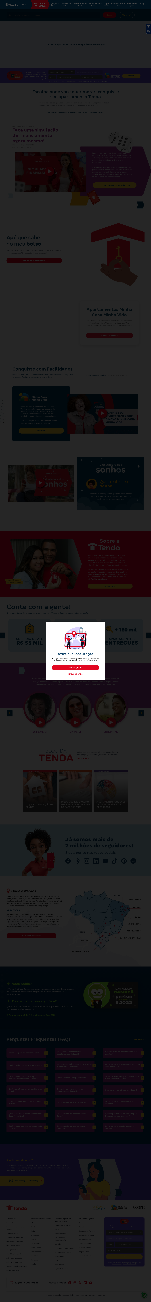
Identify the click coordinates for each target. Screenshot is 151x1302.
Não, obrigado (75, 674)
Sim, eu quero (75, 668)
